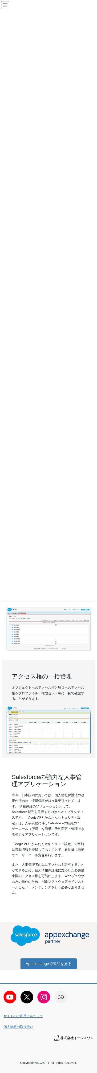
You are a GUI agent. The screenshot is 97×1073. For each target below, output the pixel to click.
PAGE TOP (90, 1036)
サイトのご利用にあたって (23, 1016)
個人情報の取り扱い (18, 1027)
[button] (48, 963)
